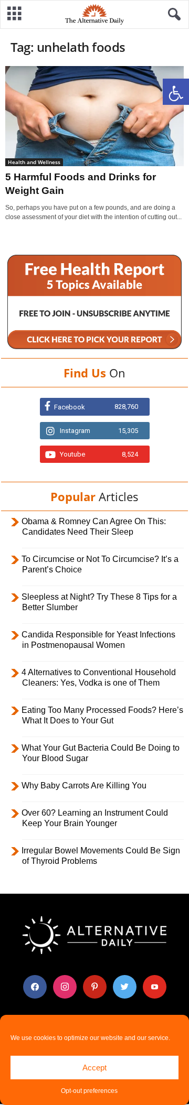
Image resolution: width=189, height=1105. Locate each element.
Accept (94, 1067)
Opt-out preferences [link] (89, 1091)
